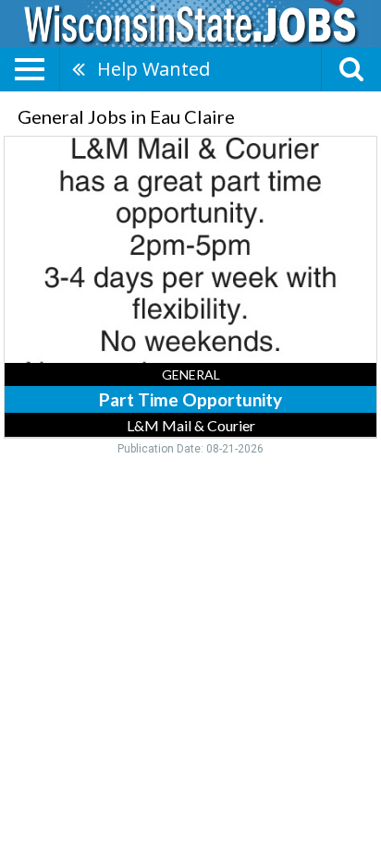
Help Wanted (153, 68)
